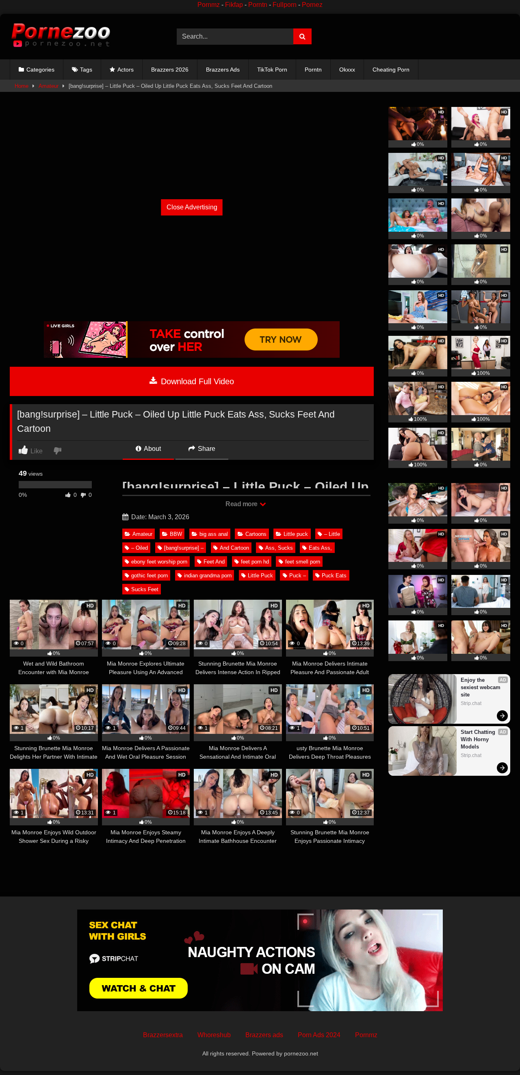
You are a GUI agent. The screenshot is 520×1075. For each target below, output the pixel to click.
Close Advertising (192, 207)
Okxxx (347, 69)
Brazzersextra (163, 1034)
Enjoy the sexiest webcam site (481, 687)
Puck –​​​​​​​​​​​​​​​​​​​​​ (297, 575)
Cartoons (255, 534)
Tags (86, 69)
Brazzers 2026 (169, 69)
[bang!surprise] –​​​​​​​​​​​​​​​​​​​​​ (184, 548)
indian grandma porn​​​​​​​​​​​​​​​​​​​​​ (208, 575)
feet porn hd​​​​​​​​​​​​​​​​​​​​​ (255, 562)
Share (205, 448)
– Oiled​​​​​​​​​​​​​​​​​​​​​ (139, 548)
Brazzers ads (264, 1034)
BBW (176, 534)
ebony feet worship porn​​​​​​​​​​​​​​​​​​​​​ (159, 562)
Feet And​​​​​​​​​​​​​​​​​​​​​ (214, 562)
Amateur (48, 86)
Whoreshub (214, 1034)
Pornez (312, 4)
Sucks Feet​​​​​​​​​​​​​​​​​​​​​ (144, 589)
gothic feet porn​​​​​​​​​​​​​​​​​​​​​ (149, 575)
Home (21, 86)
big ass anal (213, 534)
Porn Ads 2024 (319, 1034)
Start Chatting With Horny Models (479, 739)
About (152, 448)
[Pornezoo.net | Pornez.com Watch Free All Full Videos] (60, 36)
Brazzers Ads (223, 69)
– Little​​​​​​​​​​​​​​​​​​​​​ (332, 534)
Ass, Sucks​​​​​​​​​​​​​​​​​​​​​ (279, 548)
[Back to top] (495, 1051)
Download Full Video (196, 381)
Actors (125, 69)
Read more (242, 504)
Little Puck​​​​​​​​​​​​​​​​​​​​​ (260, 575)
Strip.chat (471, 703)
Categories (40, 69)
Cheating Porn (391, 69)
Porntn (257, 4)
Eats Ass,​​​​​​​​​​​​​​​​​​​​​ (320, 548)
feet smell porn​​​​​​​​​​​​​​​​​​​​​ (302, 562)
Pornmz (208, 4)
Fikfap (234, 4)
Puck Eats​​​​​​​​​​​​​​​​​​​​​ (334, 575)
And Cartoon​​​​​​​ (234, 548)
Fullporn (285, 4)
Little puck (296, 534)
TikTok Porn (272, 69)
